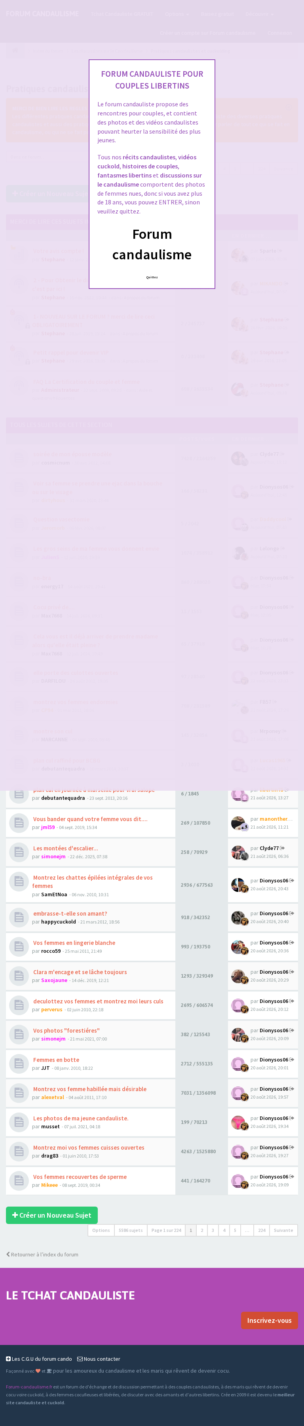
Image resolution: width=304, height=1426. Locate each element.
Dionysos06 (274, 880)
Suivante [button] (283, 1230)
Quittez (152, 277)
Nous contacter (101, 1358)
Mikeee (49, 1184)
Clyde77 (269, 848)
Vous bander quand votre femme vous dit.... (90, 819)
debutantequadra (63, 797)
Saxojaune (54, 980)
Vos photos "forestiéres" (66, 1030)
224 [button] (261, 1230)
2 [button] (202, 1230)
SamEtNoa (54, 894)
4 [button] (224, 1230)
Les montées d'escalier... (65, 848)
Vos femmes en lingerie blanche (73, 942)
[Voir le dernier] (282, 848)
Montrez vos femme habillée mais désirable (89, 1089)
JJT (45, 1067)
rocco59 (51, 950)
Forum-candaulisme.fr (29, 1387)
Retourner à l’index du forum (44, 1254)
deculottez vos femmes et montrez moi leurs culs (97, 1001)
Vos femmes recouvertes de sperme (79, 1176)
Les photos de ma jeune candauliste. (80, 1118)
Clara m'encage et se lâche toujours (79, 972)
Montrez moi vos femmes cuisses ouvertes (88, 1147)
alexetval (52, 1097)
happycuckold (58, 921)
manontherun (277, 818)
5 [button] (235, 1230)
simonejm (53, 856)
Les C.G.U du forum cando (41, 1358)
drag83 (49, 1155)
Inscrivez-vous (269, 1320)
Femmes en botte (55, 1059)
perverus (52, 1009)
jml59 (48, 827)
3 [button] (213, 1230)
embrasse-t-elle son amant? (69, 913)
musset (50, 1126)
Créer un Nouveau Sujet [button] (54, 1215)
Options (101, 1230)
